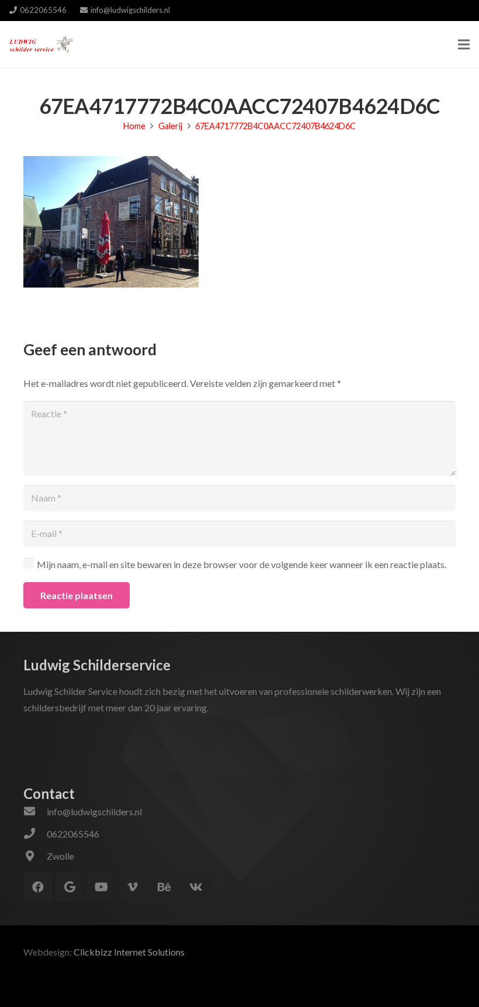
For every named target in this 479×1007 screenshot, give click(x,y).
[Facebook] (38, 887)
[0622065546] (35, 834)
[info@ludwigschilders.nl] (35, 812)
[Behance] (164, 887)
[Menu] (463, 44)
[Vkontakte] (195, 887)
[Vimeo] (132, 887)
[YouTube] (101, 887)
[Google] (69, 887)
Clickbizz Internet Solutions (129, 951)
